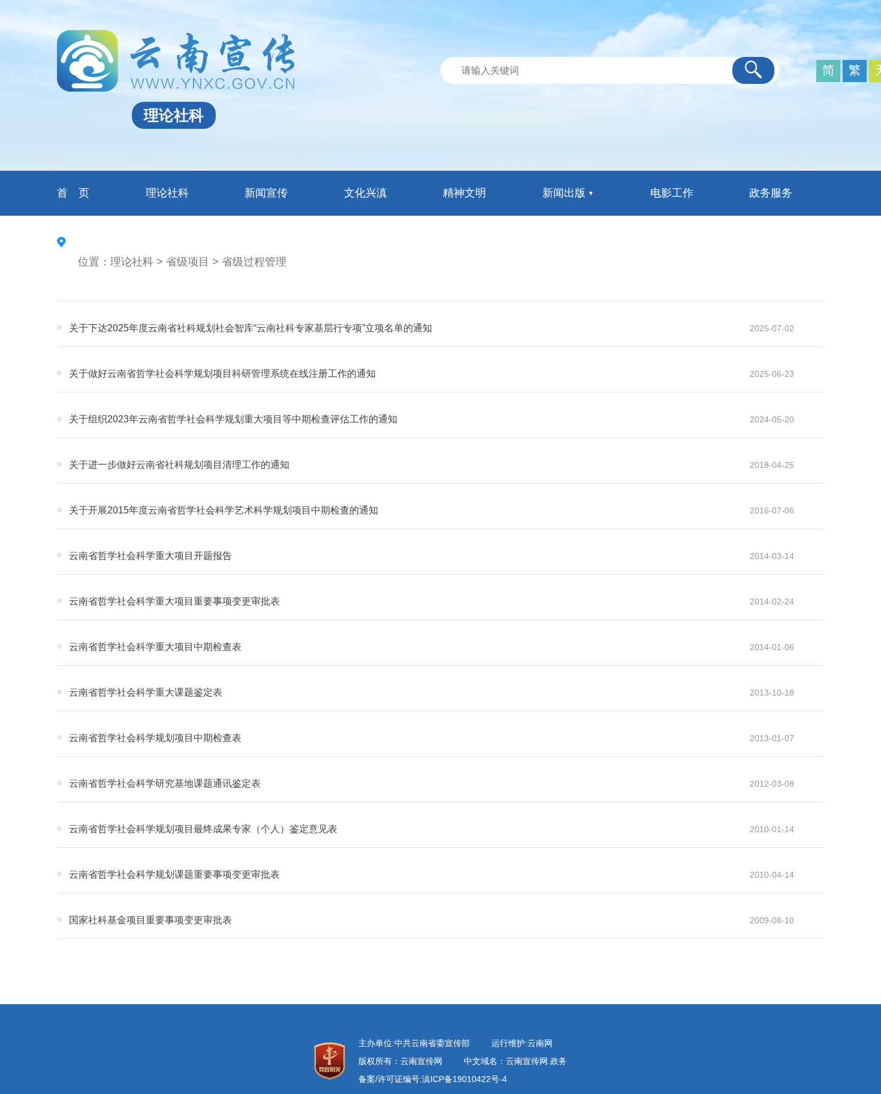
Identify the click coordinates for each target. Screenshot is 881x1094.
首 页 (73, 193)
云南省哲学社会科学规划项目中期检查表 (155, 738)
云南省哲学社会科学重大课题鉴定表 (145, 692)
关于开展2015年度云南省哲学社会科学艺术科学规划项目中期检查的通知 (223, 510)
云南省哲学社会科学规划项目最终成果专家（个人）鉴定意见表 (203, 829)
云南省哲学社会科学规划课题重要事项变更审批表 (174, 874)
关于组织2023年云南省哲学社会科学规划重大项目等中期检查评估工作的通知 (233, 419)
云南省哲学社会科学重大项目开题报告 (150, 556)
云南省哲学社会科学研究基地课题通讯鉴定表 (165, 783)
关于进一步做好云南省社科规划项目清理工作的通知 (179, 465)
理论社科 (167, 193)
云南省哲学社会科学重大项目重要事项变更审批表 (174, 601)
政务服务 (770, 193)
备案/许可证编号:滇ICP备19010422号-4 (432, 1079)
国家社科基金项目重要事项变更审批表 (150, 920)
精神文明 (464, 193)
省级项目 (187, 262)
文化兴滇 (365, 193)
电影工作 (671, 193)
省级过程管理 (254, 262)
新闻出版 (564, 193)
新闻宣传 (266, 193)
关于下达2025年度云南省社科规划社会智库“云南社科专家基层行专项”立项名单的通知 (250, 328)
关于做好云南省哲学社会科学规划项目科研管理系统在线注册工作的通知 (222, 373)
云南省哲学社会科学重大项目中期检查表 (155, 647)
